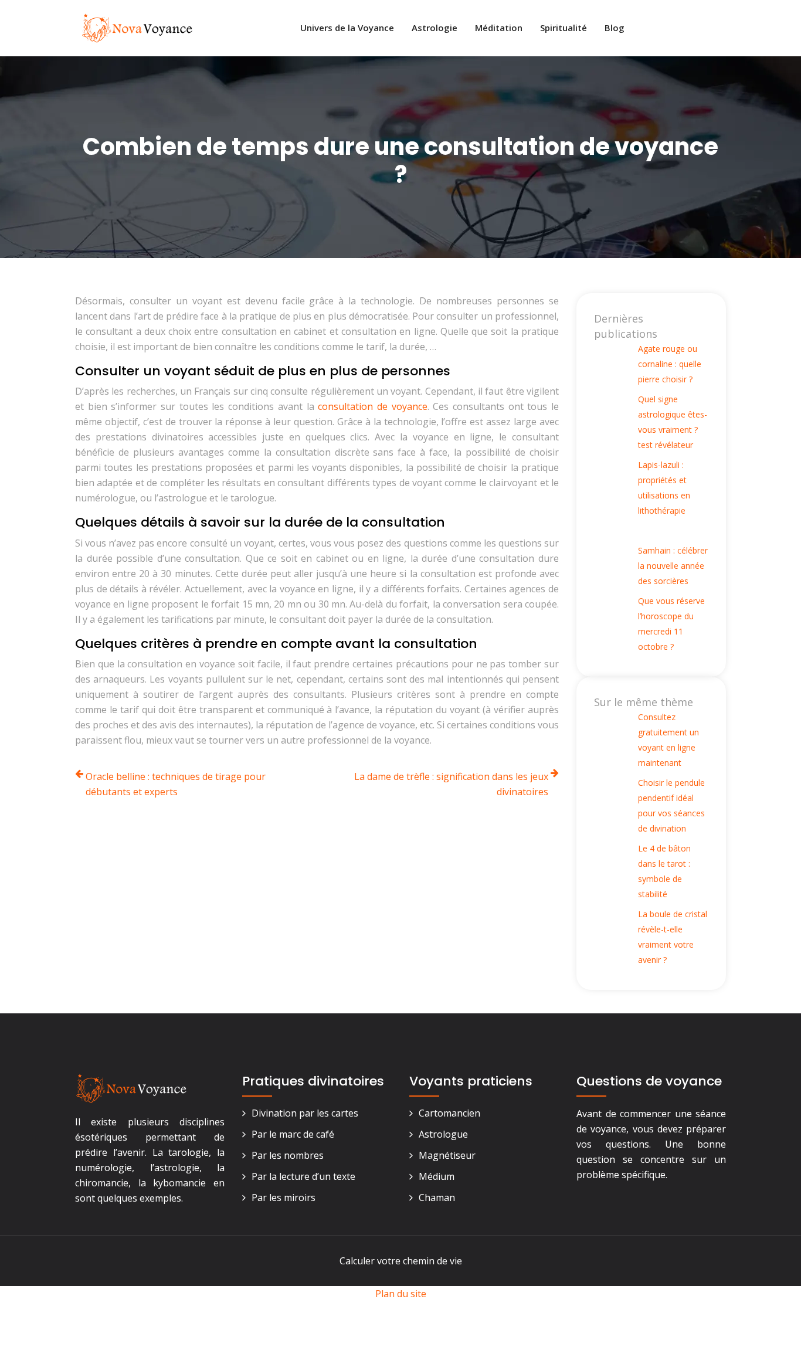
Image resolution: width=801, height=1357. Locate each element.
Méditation (498, 27)
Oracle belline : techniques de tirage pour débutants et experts (176, 784)
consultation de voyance (372, 406)
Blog (614, 27)
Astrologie (434, 27)
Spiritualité (563, 27)
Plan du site (400, 1293)
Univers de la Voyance (347, 27)
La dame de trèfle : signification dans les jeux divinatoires (451, 784)
